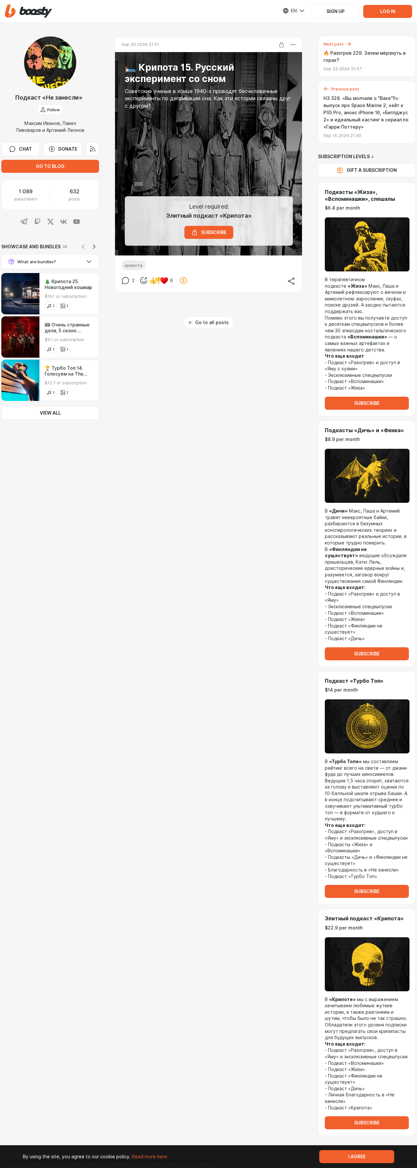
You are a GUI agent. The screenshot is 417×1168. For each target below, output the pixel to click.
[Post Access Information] (281, 44)
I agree (357, 1156)
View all (50, 413)
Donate (67, 149)
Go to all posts (212, 322)
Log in (387, 11)
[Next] (94, 246)
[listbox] (289, 10)
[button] (28, 11)
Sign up (335, 11)
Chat (25, 149)
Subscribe (367, 403)
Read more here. (150, 1156)
